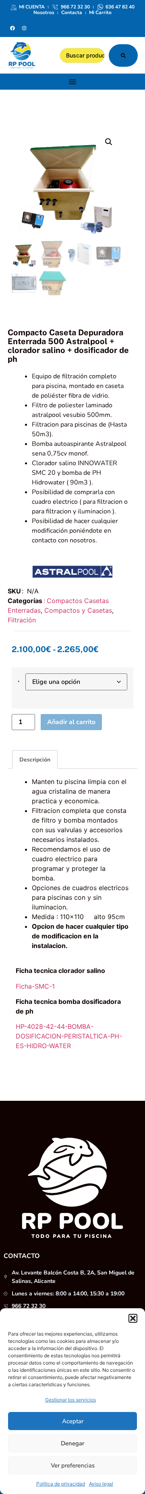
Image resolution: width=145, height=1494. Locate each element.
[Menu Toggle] (72, 82)
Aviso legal (101, 1484)
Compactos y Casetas (78, 610)
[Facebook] (12, 28)
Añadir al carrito (71, 722)
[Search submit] (123, 55)
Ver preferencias (73, 1465)
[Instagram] (24, 28)
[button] (133, 1318)
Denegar (72, 1443)
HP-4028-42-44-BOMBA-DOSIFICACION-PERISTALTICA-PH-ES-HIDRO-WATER (69, 1036)
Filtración (22, 620)
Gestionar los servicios (70, 1400)
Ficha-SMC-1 (35, 986)
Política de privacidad (60, 1484)
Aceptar (72, 1421)
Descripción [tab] (34, 759)
